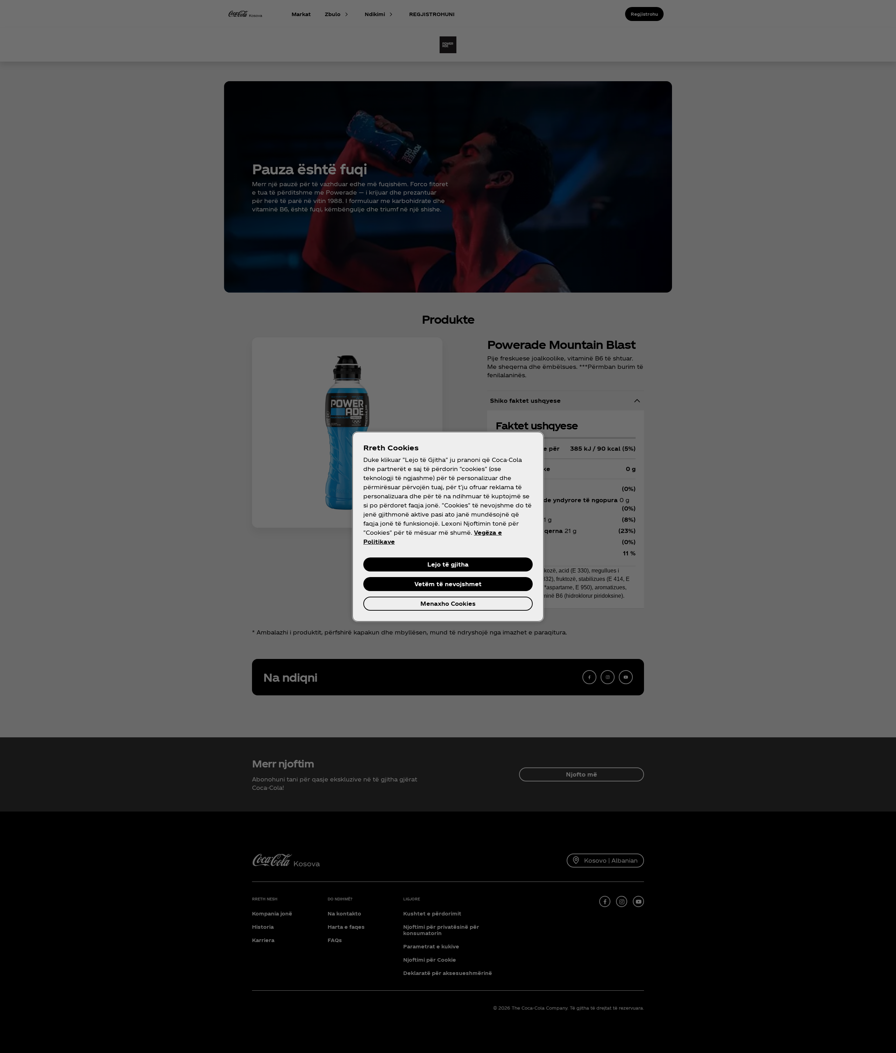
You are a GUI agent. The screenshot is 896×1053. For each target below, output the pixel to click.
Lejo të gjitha (448, 564)
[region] (448, 526)
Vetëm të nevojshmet (448, 584)
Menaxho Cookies (448, 603)
